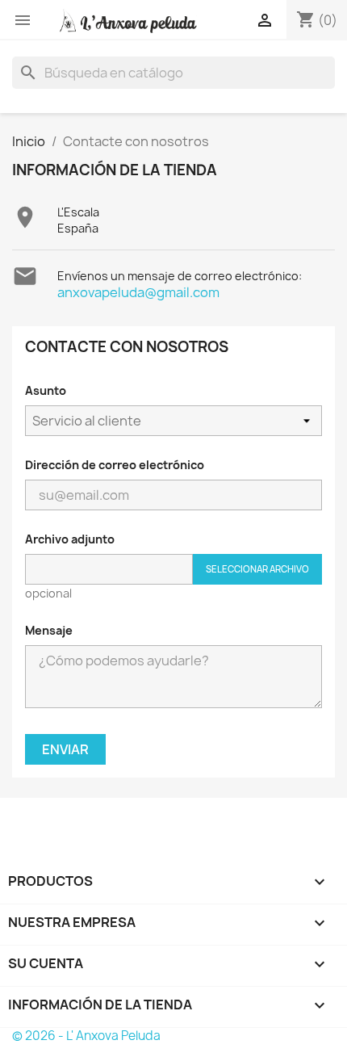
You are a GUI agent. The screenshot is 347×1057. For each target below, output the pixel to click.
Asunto (45, 390)
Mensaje (49, 630)
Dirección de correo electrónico (114, 464)
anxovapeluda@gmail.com (138, 292)
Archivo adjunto (70, 539)
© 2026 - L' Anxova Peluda (86, 1035)
